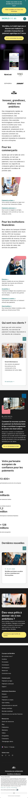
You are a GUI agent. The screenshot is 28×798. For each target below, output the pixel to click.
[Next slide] (24, 339)
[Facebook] (5, 755)
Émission (4, 694)
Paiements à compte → (8, 298)
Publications (5, 727)
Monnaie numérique (7, 711)
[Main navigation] (24, 18)
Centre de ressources (8, 721)
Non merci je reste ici (14, 14)
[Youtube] (9, 755)
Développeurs (5, 667)
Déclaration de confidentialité (14, 771)
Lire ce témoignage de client (11, 446)
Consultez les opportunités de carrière (11, 635)
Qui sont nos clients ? (14, 322)
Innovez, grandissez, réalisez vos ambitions (14, 103)
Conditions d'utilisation (14, 774)
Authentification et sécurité (9, 705)
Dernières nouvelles (13, 543)
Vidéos (4, 733)
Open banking (5, 702)
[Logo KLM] (14, 92)
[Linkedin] (2, 755)
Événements (5, 738)
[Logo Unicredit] (7, 74)
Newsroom (5, 670)
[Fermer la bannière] (26, 1)
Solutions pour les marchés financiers (12, 714)
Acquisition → (6, 289)
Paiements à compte (7, 700)
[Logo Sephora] (7, 83)
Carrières (4, 659)
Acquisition (5, 697)
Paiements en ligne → (8, 200)
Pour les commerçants (9, 149)
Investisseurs (5, 665)
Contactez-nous (6, 673)
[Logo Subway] (20, 83)
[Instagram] (12, 755)
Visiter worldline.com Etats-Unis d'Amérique (14, 10)
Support (4, 686)
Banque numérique (7, 708)
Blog (3, 724)
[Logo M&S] (20, 74)
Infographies (5, 736)
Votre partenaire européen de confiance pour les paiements (12, 466)
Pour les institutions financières (13, 223)
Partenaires (5, 662)
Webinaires (5, 730)
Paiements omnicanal (8, 683)
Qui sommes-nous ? (7, 656)
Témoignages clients (7, 741)
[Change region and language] (15, 747)
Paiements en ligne (7, 681)
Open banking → (6, 306)
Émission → (5, 279)
